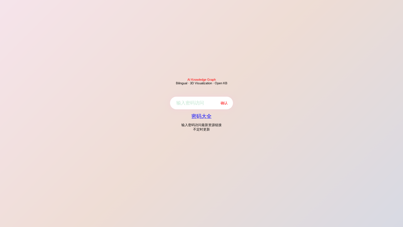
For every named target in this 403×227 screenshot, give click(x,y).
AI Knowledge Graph (201, 79)
